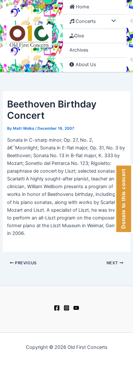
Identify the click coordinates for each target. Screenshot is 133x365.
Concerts (85, 21)
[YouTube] (76, 308)
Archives (78, 50)
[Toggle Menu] (112, 22)
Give (79, 36)
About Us (85, 64)
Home (82, 7)
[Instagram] (66, 308)
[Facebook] (57, 308)
